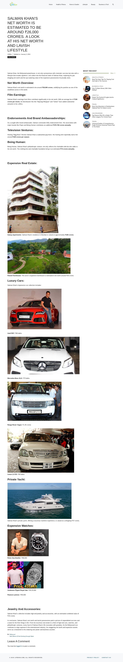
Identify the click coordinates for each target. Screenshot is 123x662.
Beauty (93, 4)
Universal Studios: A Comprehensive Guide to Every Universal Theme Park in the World (103, 125)
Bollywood (11, 57)
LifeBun (9, 54)
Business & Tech (104, 4)
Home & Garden (74, 4)
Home (50, 4)
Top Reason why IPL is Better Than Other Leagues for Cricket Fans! (102, 116)
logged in (19, 646)
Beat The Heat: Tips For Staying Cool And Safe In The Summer (103, 80)
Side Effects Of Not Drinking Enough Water (22, 636)
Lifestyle (85, 4)
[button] (113, 4)
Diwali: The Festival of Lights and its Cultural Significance (103, 98)
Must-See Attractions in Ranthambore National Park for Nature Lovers (103, 107)
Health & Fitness (61, 4)
